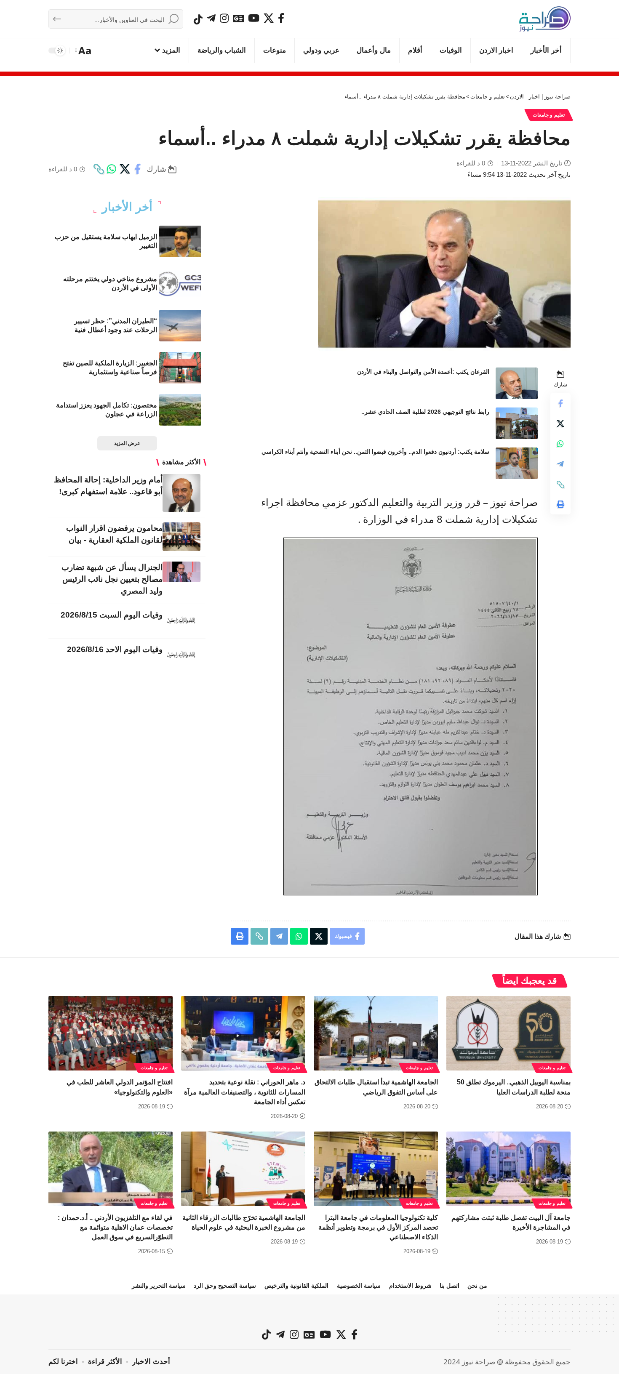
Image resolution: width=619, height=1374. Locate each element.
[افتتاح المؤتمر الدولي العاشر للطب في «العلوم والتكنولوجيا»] (110, 1033)
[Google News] (238, 18)
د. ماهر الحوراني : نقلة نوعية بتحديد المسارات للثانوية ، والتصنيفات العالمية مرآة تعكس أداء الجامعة (244, 1091)
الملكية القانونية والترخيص (296, 1285)
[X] (268, 18)
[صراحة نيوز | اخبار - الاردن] (545, 19)
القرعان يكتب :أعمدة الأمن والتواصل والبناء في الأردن (423, 371)
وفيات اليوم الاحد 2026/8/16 (115, 649)
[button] (84, 50)
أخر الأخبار (127, 207)
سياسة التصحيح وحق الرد (225, 1285)
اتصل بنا (449, 1285)
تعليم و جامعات (549, 114)
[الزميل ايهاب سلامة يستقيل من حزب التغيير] (180, 241)
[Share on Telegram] (560, 464)
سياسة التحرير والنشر (159, 1285)
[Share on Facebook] (138, 169)
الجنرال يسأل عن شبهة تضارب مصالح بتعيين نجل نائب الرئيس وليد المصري (112, 579)
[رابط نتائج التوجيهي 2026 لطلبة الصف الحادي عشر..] (517, 423)
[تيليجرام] (211, 18)
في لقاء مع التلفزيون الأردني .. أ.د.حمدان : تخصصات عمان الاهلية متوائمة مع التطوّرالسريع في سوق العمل (115, 1227)
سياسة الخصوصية (359, 1285)
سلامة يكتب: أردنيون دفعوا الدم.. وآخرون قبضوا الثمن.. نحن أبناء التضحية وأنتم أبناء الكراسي (375, 451)
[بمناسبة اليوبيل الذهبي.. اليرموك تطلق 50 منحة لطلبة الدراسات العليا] (508, 1033)
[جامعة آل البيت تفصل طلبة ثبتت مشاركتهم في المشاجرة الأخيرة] (508, 1169)
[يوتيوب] (253, 18)
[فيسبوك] (281, 18)
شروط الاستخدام (410, 1285)
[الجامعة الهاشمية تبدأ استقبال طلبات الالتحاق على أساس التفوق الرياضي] (376, 1033)
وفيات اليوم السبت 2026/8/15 (112, 614)
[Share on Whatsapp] (111, 169)
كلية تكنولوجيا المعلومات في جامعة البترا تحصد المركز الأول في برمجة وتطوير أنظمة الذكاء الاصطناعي (378, 1227)
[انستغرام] (224, 18)
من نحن (477, 1285)
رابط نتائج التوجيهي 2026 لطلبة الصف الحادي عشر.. (425, 411)
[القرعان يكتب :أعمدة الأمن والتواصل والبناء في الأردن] (517, 383)
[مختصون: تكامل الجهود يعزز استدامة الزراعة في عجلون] (180, 410)
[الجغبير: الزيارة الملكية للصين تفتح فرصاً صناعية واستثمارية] (180, 367)
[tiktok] (198, 19)
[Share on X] (125, 169)
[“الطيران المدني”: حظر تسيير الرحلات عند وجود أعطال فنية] (180, 325)
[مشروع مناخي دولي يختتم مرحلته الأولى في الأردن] (180, 283)
